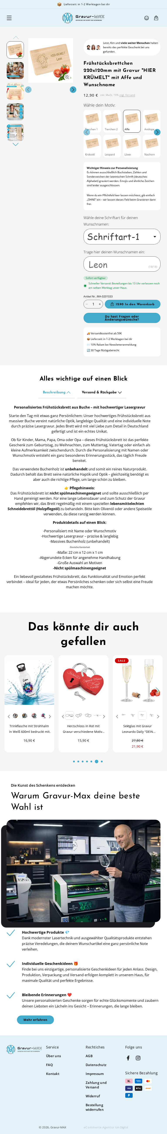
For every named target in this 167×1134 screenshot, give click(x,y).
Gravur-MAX (58, 1127)
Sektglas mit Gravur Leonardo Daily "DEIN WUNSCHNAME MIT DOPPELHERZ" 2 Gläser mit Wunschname (85, 729)
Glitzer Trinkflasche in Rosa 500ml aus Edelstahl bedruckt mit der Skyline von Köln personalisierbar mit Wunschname (140, 730)
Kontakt (52, 1073)
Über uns (53, 1056)
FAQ (49, 1065)
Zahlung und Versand (96, 1084)
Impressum (95, 1073)
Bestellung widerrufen (95, 1107)
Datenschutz (96, 1065)
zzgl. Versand (127, 95)
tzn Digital (121, 1127)
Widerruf (93, 1096)
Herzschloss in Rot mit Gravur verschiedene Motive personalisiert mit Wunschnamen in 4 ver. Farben (31, 729)
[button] (9, 18)
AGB (89, 1056)
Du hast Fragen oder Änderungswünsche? (122, 317)
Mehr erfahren (35, 1020)
